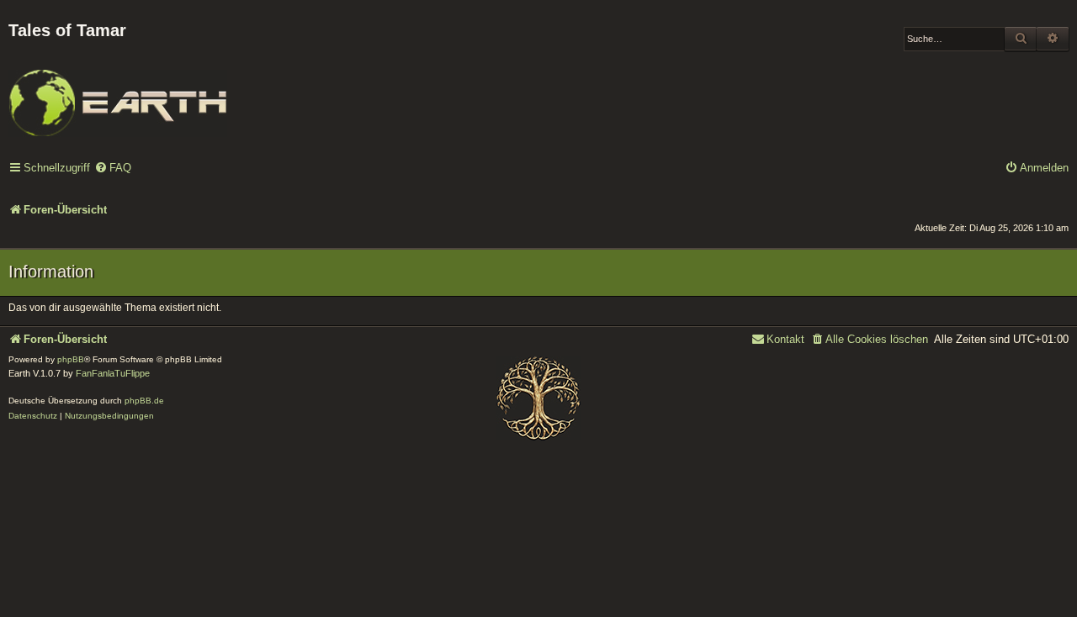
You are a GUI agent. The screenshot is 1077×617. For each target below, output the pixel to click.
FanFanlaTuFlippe (113, 373)
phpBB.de (144, 400)
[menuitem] (112, 168)
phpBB (70, 359)
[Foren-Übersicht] (117, 92)
